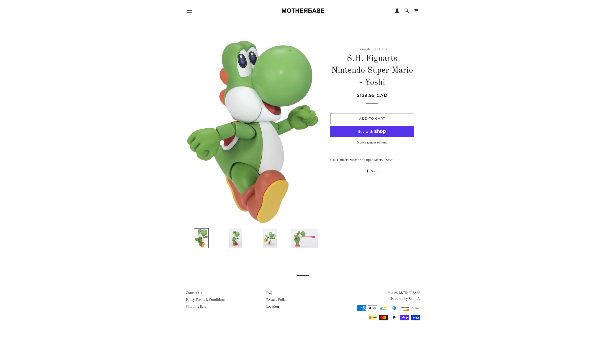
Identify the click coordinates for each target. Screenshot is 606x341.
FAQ (269, 293)
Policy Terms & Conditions (205, 299)
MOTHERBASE (409, 293)
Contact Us (194, 293)
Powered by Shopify (405, 298)
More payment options (372, 142)
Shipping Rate (196, 306)
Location (272, 306)
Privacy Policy (276, 299)
